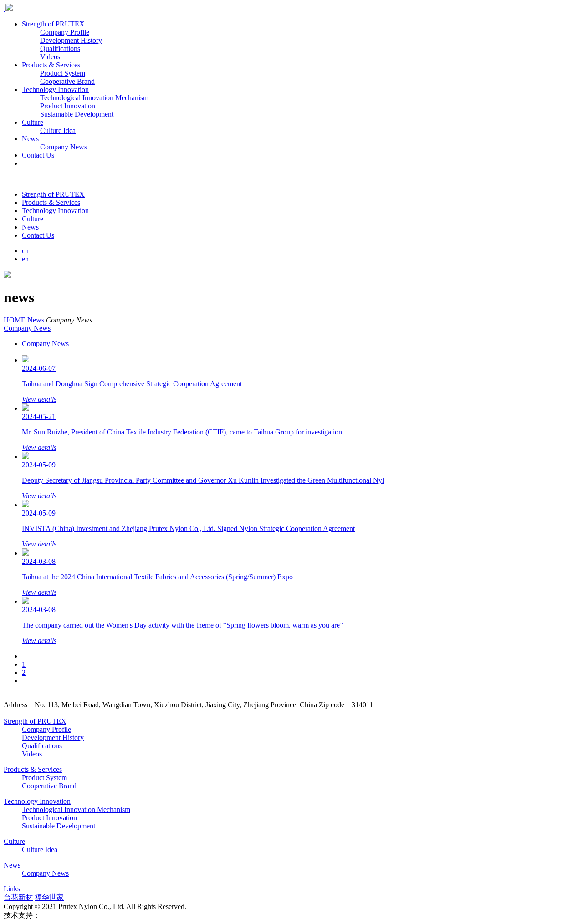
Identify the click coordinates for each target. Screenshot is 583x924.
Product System (62, 73)
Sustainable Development (76, 114)
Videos (50, 57)
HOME (15, 320)
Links (12, 889)
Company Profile (64, 32)
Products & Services (51, 65)
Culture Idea (58, 130)
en (25, 259)
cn (25, 251)
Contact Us (38, 155)
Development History (71, 40)
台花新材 (18, 897)
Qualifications (60, 48)
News (30, 139)
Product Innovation (67, 106)
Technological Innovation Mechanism (94, 98)
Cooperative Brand (67, 81)
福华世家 (49, 897)
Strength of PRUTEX (53, 24)
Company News (63, 147)
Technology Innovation (55, 89)
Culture (32, 122)
